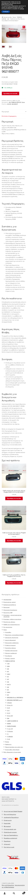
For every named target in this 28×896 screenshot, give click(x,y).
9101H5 (9, 104)
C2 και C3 (9, 705)
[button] (24, 27)
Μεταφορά (7, 826)
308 (8, 682)
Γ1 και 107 (10, 729)
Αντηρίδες (8, 632)
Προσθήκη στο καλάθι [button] (14, 498)
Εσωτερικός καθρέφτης (12, 643)
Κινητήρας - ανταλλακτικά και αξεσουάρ (13, 615)
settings (22, 8)
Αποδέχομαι (5, 11)
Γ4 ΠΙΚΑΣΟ (10, 736)
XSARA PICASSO (11, 726)
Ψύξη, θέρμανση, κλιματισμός (12, 752)
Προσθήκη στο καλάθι (10, 93)
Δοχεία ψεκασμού (10, 640)
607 (8, 695)
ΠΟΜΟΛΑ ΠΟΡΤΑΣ (16, 102)
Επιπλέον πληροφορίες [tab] (9, 116)
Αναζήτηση (14, 893)
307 (8, 679)
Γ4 (7, 734)
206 (8, 669)
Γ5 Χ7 (8, 739)
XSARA (9, 723)
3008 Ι (8, 674)
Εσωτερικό (6, 607)
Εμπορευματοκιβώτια (10, 604)
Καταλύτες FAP (8, 612)
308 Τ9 (9, 684)
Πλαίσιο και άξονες (9, 622)
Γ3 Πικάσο (10, 731)
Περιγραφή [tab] (5, 111)
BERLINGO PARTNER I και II (14, 700)
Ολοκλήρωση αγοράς (10, 832)
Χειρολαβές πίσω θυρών (12, 749)
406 (8, 19)
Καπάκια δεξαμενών (11, 650)
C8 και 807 (10, 716)
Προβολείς (8, 744)
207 (8, 671)
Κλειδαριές (8, 656)
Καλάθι (22, 892)
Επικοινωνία (8, 820)
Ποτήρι (7, 742)
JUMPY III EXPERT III (12, 721)
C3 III (8, 708)
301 (8, 676)
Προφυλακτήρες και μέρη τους (14, 747)
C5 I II (8, 713)
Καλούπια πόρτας (10, 648)
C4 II (8, 710)
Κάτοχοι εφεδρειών (11, 653)
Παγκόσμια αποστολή (10, 838)
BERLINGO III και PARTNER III (15, 697)
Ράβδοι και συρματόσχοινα (12, 624)
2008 (8, 666)
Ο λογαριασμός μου (10, 829)
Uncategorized (7, 599)
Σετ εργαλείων (8, 627)
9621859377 (15, 104)
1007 (8, 663)
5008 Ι (8, 692)
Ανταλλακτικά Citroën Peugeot (13, 811)
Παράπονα (7, 841)
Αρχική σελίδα (8, 17)
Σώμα (14, 17)
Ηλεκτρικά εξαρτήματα (10, 610)
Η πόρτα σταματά (10, 645)
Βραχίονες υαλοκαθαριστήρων (14, 635)
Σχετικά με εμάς (9, 847)
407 (8, 689)
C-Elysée (9, 702)
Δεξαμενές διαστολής (11, 637)
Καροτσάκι (7, 823)
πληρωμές (7, 844)
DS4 (8, 718)
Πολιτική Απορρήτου (10, 814)
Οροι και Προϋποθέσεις (11, 835)
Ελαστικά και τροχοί (10, 602)
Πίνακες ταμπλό (10, 658)
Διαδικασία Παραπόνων (11, 817)
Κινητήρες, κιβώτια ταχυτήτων (12, 619)
